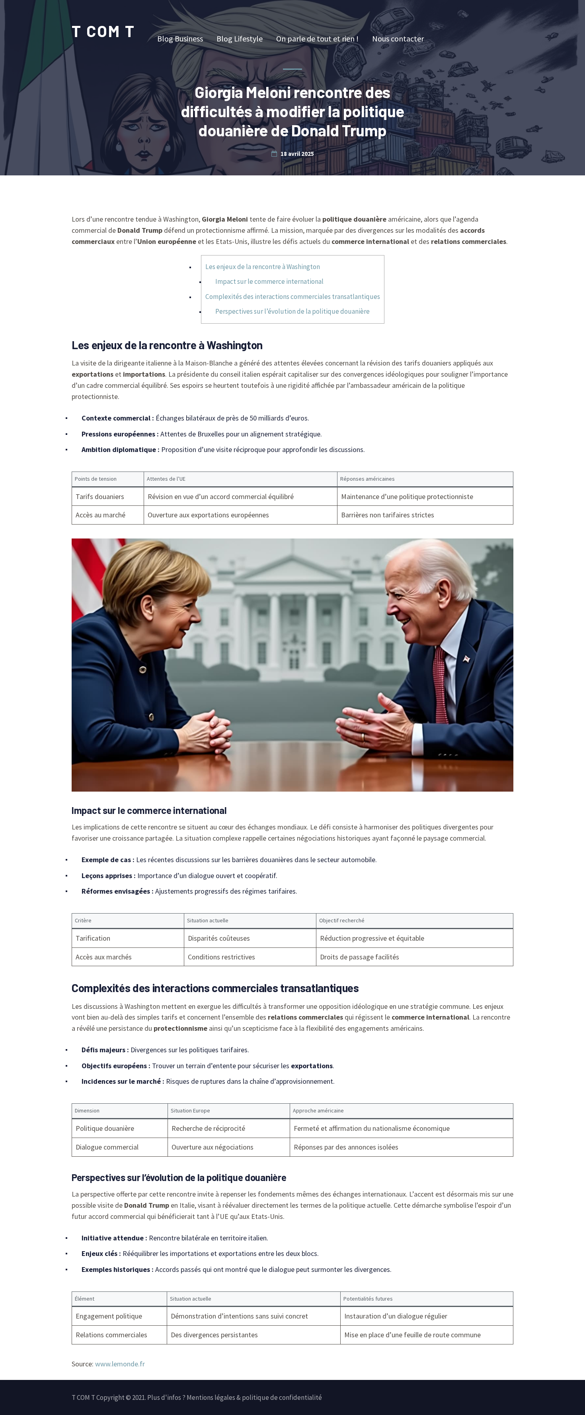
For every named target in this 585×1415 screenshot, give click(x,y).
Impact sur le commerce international (269, 281)
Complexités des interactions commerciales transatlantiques (292, 296)
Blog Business (180, 38)
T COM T (103, 30)
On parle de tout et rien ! (317, 38)
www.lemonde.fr (120, 1363)
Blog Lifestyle (239, 38)
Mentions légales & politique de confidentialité (254, 1397)
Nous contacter (398, 38)
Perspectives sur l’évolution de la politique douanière (292, 311)
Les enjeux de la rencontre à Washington (262, 266)
